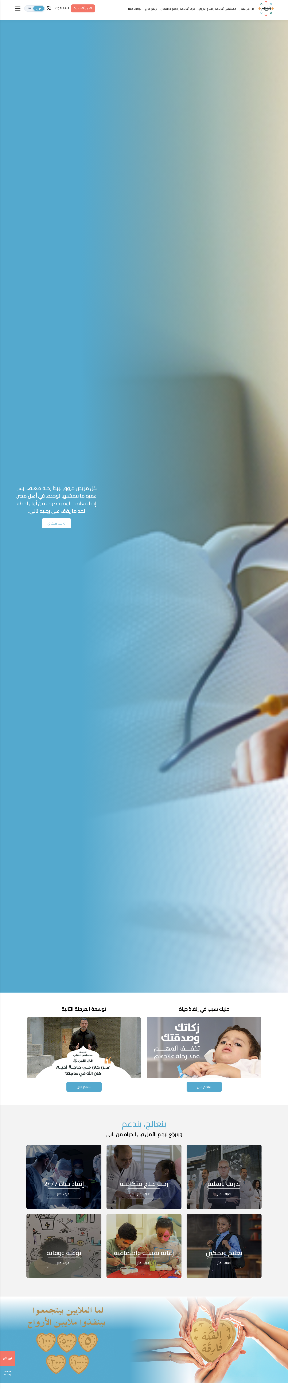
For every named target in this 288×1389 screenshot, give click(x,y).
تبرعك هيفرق (56, 523)
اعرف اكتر (224, 1194)
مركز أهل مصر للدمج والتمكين (177, 8)
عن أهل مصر (247, 8)
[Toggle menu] (17, 8)
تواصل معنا (135, 8)
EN (29, 8)
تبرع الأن (7, 1358)
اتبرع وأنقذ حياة (83, 8)
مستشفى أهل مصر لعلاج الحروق (217, 8)
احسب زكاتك (7, 1373)
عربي (39, 8)
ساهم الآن (204, 1087)
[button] (34, 8)
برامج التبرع (151, 8)
